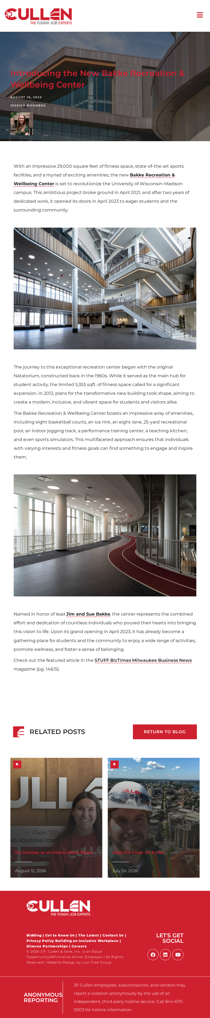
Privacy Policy (41, 941)
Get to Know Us (60, 935)
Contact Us (113, 935)
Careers (79, 946)
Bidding (34, 935)
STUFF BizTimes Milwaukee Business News (143, 660)
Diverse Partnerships (47, 946)
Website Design (61, 962)
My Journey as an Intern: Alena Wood (54, 852)
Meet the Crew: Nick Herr (138, 852)
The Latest (88, 935)
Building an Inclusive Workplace (87, 941)
